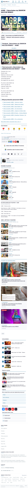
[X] (16, 409)
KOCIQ (19, 480)
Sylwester (3, 441)
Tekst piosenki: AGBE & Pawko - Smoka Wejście (15, 113)
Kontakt (6, 420)
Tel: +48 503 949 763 (7, 470)
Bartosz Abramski (8, 479)
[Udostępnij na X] (18, 154)
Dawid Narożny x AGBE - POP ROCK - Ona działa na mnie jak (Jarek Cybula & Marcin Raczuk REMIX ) (13, 209)
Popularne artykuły (6, 370)
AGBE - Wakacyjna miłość (6, 211)
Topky (4, 394)
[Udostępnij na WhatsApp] (15, 154)
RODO (26, 485)
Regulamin (17, 485)
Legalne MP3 (3, 446)
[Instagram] (13, 142)
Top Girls (9, 480)
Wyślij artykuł (7, 415)
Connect (23, 480)
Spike (11, 477)
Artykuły (2, 430)
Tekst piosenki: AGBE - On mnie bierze (12, 108)
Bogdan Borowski (16, 479)
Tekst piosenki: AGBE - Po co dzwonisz (13, 119)
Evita (8, 482)
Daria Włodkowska (4, 477)
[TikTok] (18, 142)
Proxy (2, 479)
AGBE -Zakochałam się (5, 213)
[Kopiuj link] (21, 154)
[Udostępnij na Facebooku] (8, 154)
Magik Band (22, 479)
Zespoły (2, 448)
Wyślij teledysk (7, 418)
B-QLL (21, 477)
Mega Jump (3, 482)
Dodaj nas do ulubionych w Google (8, 32)
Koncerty (3, 438)
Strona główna (3, 4)
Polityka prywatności (22, 486)
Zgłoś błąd (25, 32)
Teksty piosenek (4, 436)
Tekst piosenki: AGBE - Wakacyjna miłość (13, 104)
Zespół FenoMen (16, 477)
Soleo (25, 477)
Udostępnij (19, 32)
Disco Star (3, 443)
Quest (6, 480)
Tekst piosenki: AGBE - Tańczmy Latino (13, 102)
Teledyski (9, 4)
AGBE (3, 333)
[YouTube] (16, 142)
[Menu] (25, 1)
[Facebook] (11, 142)
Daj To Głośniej (6, 397)
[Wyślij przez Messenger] (11, 154)
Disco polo (14, 4)
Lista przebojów (5, 338)
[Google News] (9, 142)
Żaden (4, 402)
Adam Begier (4, 14)
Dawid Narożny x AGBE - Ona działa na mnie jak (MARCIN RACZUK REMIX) (12, 216)
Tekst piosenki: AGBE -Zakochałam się (12, 106)
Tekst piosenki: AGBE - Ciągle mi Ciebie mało (14, 110)
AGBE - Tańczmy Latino (5, 206)
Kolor (2, 480)
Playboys (5, 400)
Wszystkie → (24, 475)
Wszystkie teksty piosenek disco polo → (11, 121)
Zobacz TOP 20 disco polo (6, 133)
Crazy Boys (15, 480)
